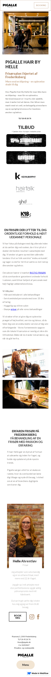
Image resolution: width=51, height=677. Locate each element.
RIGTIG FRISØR (38, 272)
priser (14, 309)
